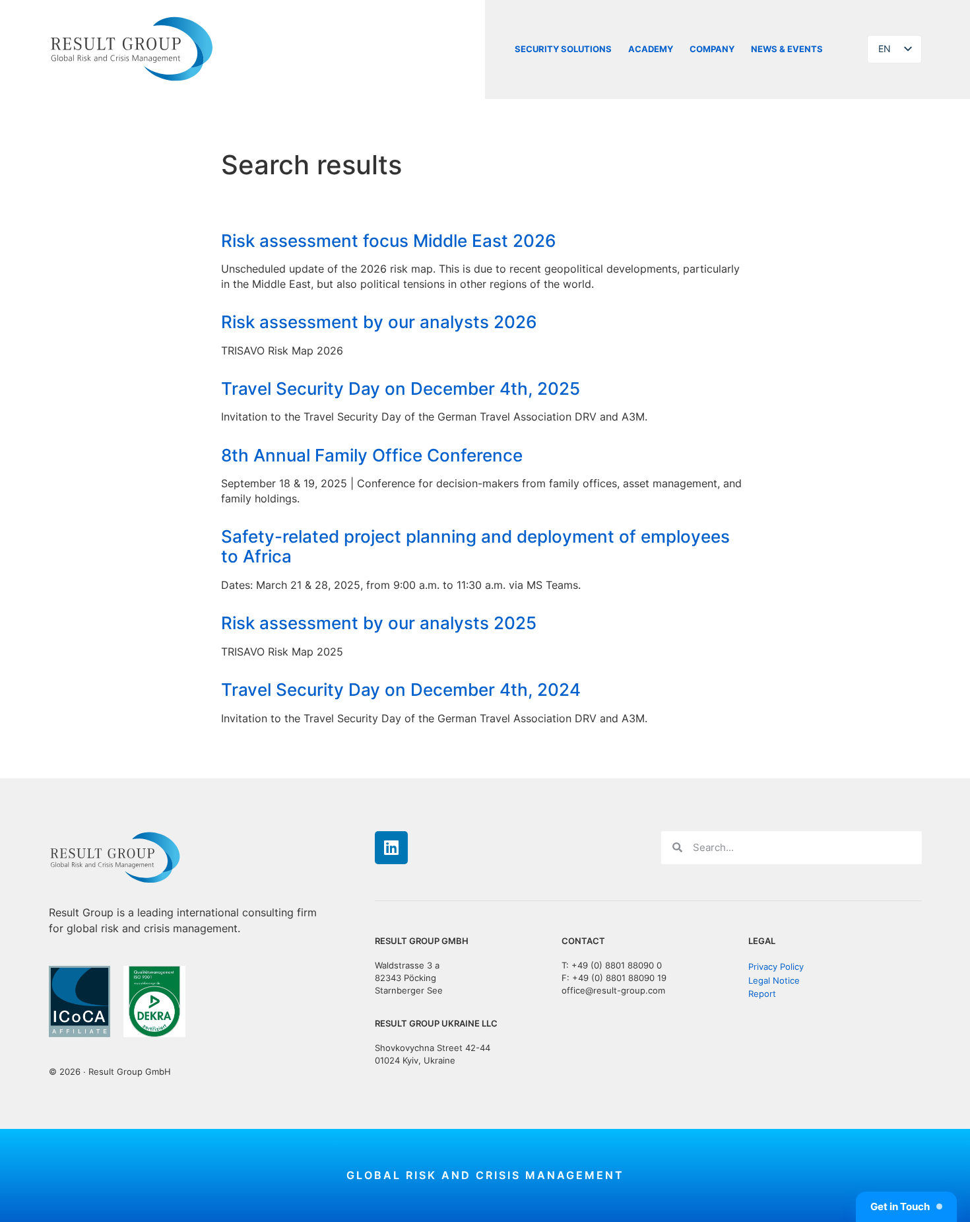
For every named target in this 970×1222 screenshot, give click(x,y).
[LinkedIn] (391, 847)
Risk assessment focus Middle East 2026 (388, 240)
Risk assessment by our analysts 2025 (378, 623)
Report (762, 994)
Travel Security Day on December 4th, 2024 (401, 689)
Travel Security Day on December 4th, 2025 (400, 388)
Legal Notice (774, 980)
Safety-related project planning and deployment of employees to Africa (475, 546)
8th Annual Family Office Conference (372, 455)
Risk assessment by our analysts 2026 (379, 322)
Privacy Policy (776, 967)
